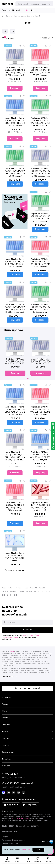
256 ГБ (47, 591)
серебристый (31, 591)
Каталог (9, 16)
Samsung (19, 588)
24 (12, 31)
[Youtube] (18, 793)
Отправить (27, 630)
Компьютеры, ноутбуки (22, 16)
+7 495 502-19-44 (11, 774)
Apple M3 (42, 588)
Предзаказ (15, 184)
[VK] (13, 793)
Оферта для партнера (10, 843)
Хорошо (38, 850)
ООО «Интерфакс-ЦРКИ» (21, 818)
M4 (5, 31)
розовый (21, 591)
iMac (26, 588)
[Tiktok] (23, 793)
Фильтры (9, 38)
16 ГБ (15, 595)
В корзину (14, 88)
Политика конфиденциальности (13, 840)
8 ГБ (3, 595)
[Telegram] (8, 793)
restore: (11, 588)
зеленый (13, 591)
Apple (35, 16)
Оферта (5, 836)
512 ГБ (40, 591)
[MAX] (3, 793)
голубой (5, 591)
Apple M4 (33, 588)
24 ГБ (9, 595)
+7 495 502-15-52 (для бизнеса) (17, 783)
